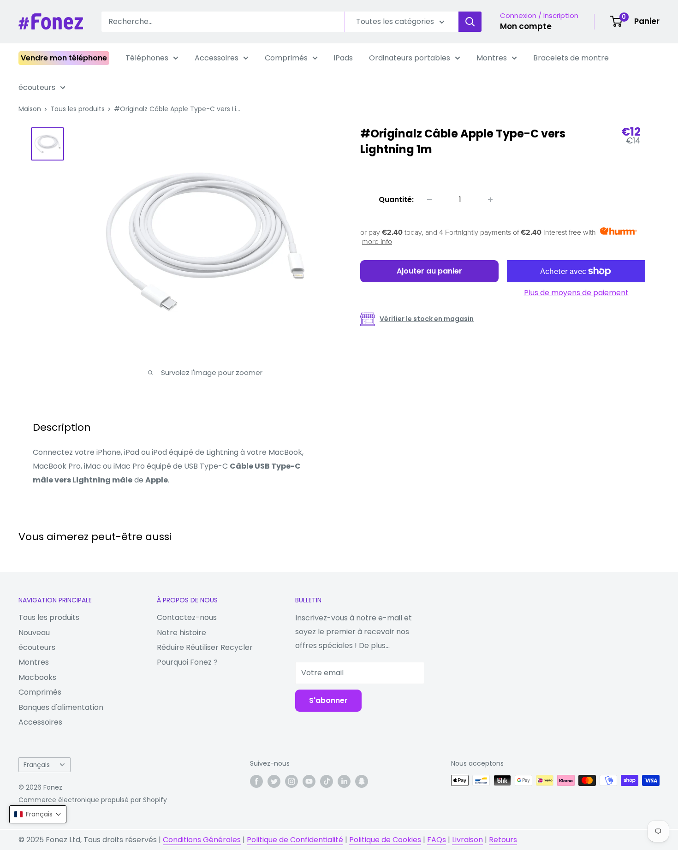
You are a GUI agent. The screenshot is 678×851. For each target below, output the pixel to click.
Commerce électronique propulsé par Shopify (92, 799)
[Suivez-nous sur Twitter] (274, 781)
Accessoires (216, 58)
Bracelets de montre (571, 58)
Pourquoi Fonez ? (187, 662)
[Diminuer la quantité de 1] (429, 199)
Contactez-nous (187, 617)
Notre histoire (181, 632)
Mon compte (526, 26)
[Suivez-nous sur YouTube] (309, 781)
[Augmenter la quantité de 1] (490, 199)
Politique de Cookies (385, 839)
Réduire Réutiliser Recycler (205, 647)
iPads (343, 58)
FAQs (436, 839)
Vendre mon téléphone (64, 58)
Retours (503, 839)
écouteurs (36, 87)
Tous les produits (77, 108)
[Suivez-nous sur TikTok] (326, 781)
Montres (491, 58)
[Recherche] (470, 22)
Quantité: (396, 199)
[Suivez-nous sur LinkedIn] (344, 781)
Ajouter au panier (429, 271)
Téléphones (146, 58)
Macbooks (37, 677)
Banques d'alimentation (60, 707)
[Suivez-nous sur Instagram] (291, 781)
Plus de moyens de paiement (576, 292)
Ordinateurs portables (409, 58)
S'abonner (328, 700)
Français (37, 765)
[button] (38, 814)
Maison (29, 108)
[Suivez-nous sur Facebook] (256, 781)
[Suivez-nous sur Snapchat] (361, 781)
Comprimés (286, 58)
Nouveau (34, 632)
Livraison (467, 839)
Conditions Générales (202, 839)
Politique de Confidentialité (295, 839)
